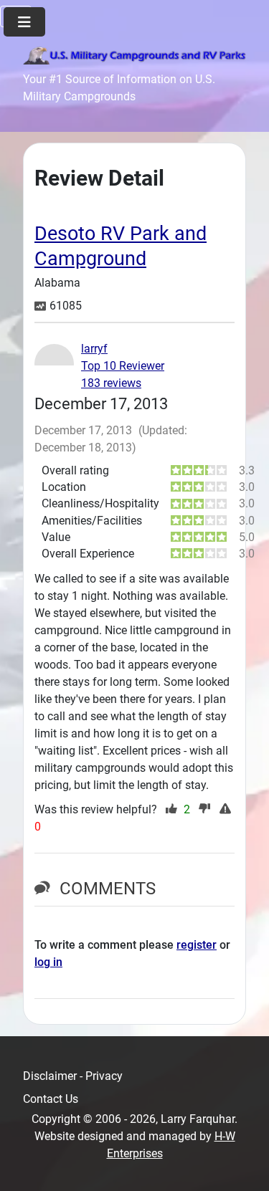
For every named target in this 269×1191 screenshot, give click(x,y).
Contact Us (50, 1099)
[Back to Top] (244, 1164)
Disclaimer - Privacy (73, 1076)
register (196, 945)
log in (48, 962)
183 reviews (111, 383)
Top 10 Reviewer (122, 366)
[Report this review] (227, 809)
